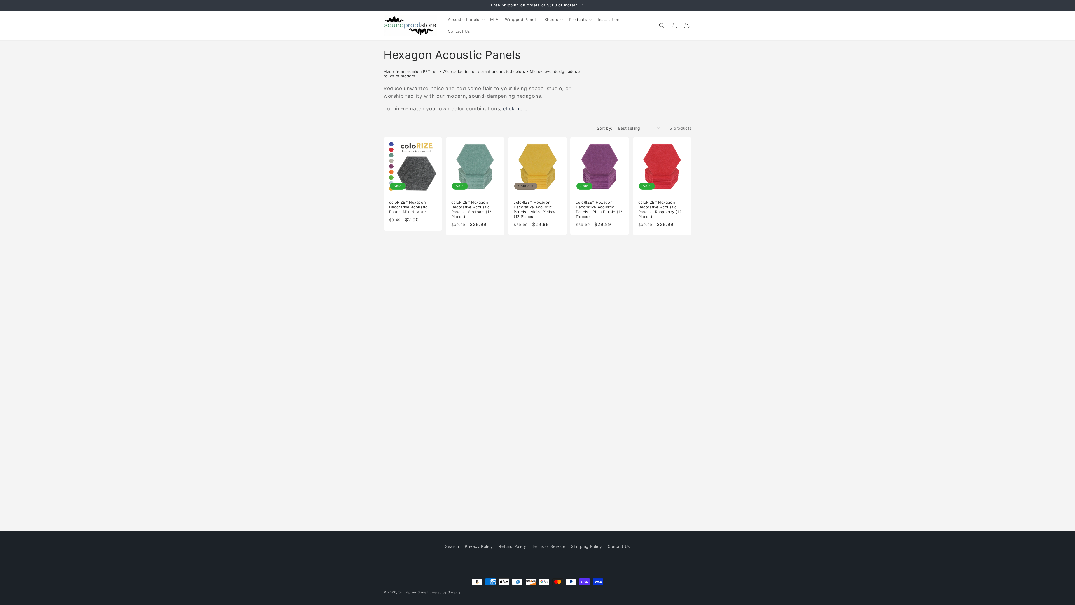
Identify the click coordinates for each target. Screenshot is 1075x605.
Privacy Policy (479, 546)
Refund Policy (512, 546)
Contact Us (619, 546)
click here (515, 108)
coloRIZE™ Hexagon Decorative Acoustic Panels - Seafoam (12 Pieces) (471, 209)
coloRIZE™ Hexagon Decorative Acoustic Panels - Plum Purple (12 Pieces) (599, 209)
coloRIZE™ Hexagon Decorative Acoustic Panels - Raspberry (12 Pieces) (659, 209)
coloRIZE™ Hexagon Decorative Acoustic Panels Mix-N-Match (408, 207)
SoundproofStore (412, 592)
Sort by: (604, 128)
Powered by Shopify (444, 592)
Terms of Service (548, 546)
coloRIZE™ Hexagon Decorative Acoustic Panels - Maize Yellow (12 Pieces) (535, 209)
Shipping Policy (586, 546)
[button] (466, 19)
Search (452, 546)
